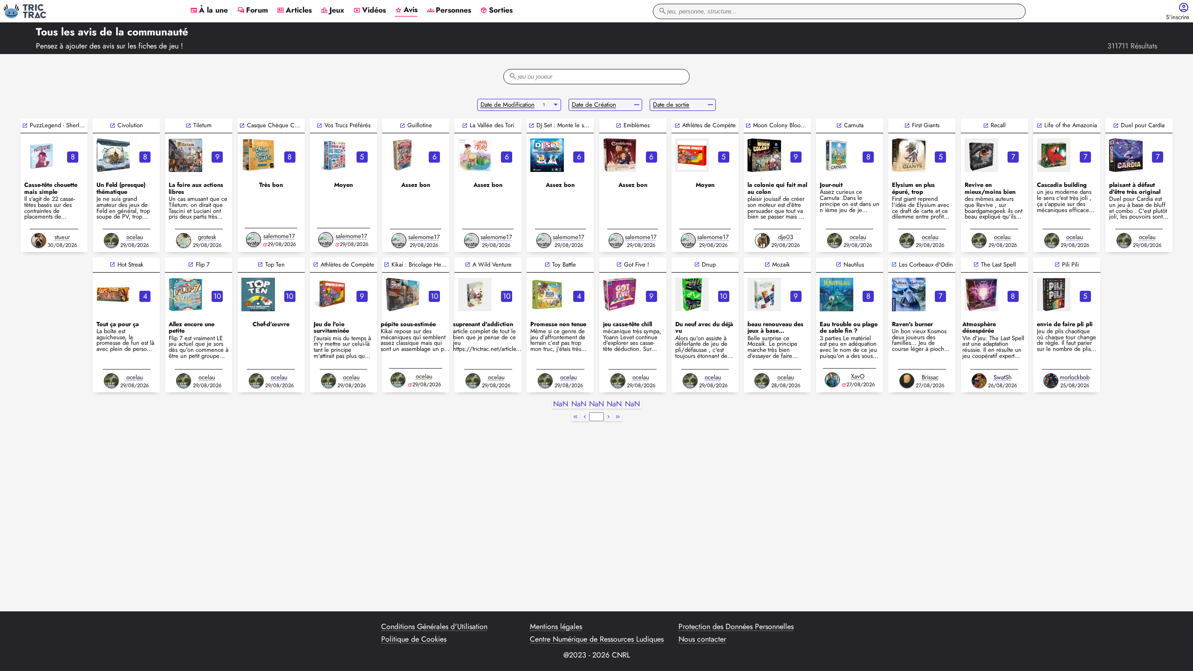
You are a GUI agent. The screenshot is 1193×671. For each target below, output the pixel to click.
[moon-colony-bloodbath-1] (764, 155)
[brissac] (906, 380)
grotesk (207, 237)
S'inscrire (1177, 17)
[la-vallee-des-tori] (475, 155)
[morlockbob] (1050, 380)
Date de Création (594, 105)
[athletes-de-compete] (330, 294)
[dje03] (762, 240)
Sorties (496, 10)
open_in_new (25, 125)
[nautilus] (836, 294)
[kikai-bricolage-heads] (402, 294)
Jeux (332, 10)
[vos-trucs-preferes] (330, 155)
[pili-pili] (1053, 294)
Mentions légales (556, 627)
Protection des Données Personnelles (736, 627)
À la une (209, 10)
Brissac (930, 377)
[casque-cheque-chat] (258, 155)
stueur (62, 237)
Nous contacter (702, 639)
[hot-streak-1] (113, 294)
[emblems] (620, 155)
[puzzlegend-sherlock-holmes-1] (41, 155)
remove (637, 104)
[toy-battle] (547, 294)
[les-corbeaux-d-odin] (909, 294)
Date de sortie (671, 105)
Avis (406, 10)
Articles (294, 10)
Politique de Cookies (413, 639)
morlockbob (1075, 377)
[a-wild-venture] (475, 294)
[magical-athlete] (692, 155)
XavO (857, 376)
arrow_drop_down (556, 104)
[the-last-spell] (981, 294)
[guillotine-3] (402, 155)
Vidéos (369, 10)
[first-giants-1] (909, 155)
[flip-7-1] (185, 294)
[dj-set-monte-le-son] (547, 155)
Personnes (449, 10)
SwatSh (1003, 377)
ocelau (134, 237)
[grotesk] (183, 240)
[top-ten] (258, 294)
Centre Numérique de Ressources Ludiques (597, 639)
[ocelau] (111, 240)
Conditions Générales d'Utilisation (434, 627)
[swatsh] (979, 380)
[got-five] (620, 294)
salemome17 (279, 236)
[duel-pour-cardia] (1126, 155)
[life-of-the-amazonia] (1053, 155)
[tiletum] (185, 155)
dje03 (785, 237)
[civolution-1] (113, 155)
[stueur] (38, 240)
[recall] (981, 155)
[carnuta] (836, 155)
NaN (560, 404)
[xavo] (832, 379)
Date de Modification (507, 105)
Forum (252, 10)
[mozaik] (764, 294)
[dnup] (692, 294)
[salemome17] (253, 239)
